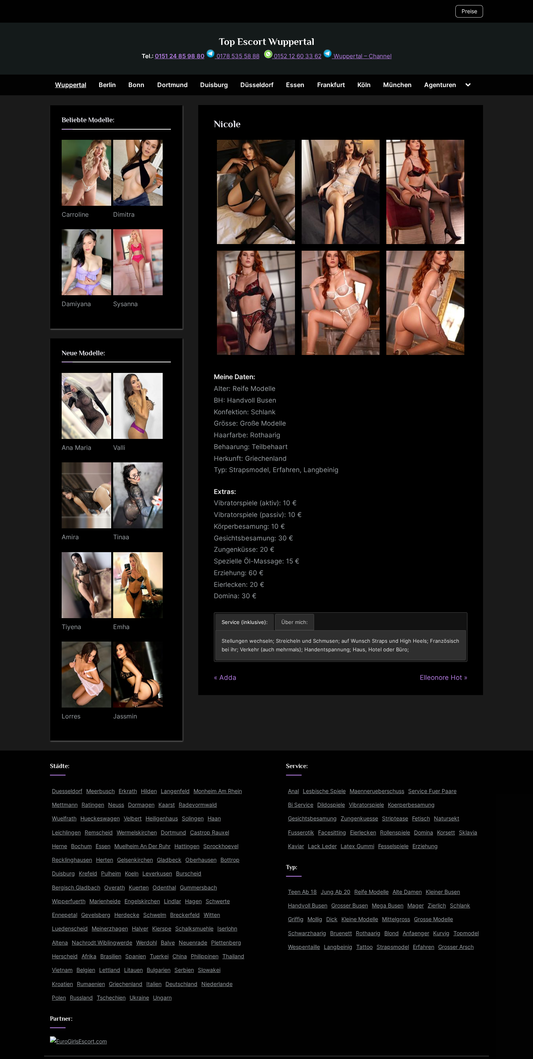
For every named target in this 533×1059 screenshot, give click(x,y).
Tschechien (111, 997)
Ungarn (162, 997)
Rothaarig (368, 933)
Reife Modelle (371, 891)
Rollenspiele (395, 832)
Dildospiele (331, 804)
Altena (60, 942)
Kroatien (62, 984)
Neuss (116, 804)
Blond (391, 933)
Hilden (149, 791)
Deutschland (181, 984)
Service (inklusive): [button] (245, 622)
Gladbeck (169, 859)
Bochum (81, 846)
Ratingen (93, 804)
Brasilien (110, 956)
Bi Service (300, 804)
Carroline (75, 214)
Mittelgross (396, 919)
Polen (59, 997)
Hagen (193, 901)
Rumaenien (91, 984)
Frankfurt (331, 85)
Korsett (446, 832)
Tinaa (121, 537)
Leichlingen (66, 832)
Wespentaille (304, 946)
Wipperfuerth (68, 901)
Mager (415, 905)
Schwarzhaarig (307, 933)
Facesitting (332, 832)
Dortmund (172, 85)
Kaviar (296, 846)
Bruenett (341, 933)
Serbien (184, 969)
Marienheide (105, 901)
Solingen (193, 818)
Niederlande (217, 984)
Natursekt (446, 818)
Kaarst (166, 804)
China (179, 956)
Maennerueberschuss (377, 791)
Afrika (89, 956)
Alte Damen (407, 891)
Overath (114, 887)
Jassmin (125, 716)
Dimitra (124, 214)
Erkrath (128, 791)
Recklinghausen (72, 859)
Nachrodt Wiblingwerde (102, 942)
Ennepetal (64, 914)
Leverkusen (157, 873)
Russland (81, 997)
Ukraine (139, 997)
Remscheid (99, 832)
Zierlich (437, 905)
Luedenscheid (70, 928)
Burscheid (188, 873)
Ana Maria (76, 447)
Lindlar (172, 901)
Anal (293, 791)
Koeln (132, 873)
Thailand (233, 956)
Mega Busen (387, 905)
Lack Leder (322, 846)
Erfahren (423, 946)
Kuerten (139, 887)
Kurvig (441, 933)
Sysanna (125, 304)
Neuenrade (193, 942)
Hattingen (186, 846)
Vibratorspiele (366, 804)
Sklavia (468, 832)
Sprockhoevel (220, 846)
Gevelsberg (95, 914)
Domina (423, 832)
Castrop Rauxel (209, 832)
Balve (168, 942)
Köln (364, 85)
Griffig (296, 919)
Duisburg (214, 85)
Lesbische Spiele (324, 791)
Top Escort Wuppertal (266, 41)
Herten (104, 859)
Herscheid (65, 956)
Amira (70, 537)
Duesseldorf (67, 791)
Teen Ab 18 (302, 891)
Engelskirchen (142, 901)
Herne (59, 846)
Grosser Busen (349, 905)
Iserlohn (227, 928)
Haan (214, 818)
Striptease (395, 818)
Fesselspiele (393, 846)
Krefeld (88, 873)
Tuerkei (159, 956)
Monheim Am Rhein (218, 791)
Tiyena (71, 627)
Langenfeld (175, 791)
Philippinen (205, 956)
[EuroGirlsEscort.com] (78, 1041)
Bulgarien (159, 969)
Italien (154, 984)
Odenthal (164, 887)
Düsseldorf (257, 85)
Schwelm (154, 914)
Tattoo (364, 946)
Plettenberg (226, 942)
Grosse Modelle (433, 919)
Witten (212, 914)
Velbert (133, 818)
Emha (121, 627)
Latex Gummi (357, 846)
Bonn (136, 85)
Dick (332, 919)
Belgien (85, 969)
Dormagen (141, 804)
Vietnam (62, 969)
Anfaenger (416, 933)
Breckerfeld (185, 914)
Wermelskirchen (137, 832)
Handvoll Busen (307, 905)
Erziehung (425, 846)
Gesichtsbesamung (312, 818)
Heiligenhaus (162, 818)
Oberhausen (201, 859)
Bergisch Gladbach (76, 887)
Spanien (135, 956)
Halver (140, 928)
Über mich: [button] (294, 622)
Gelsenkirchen (135, 859)
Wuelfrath (64, 818)
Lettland (109, 969)
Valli (119, 447)
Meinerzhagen (110, 928)
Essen (295, 85)
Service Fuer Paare (432, 791)
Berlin (107, 85)
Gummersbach (198, 887)
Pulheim (111, 873)
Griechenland (125, 984)
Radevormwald (198, 804)
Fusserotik (301, 832)
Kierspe (161, 928)
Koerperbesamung (411, 804)
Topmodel (466, 933)
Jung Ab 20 (335, 891)
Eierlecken (363, 832)
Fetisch (421, 818)
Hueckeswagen (100, 818)
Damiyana (76, 304)
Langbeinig (338, 946)
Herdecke (126, 914)
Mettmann (65, 804)
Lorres (71, 716)
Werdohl (146, 942)
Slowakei (209, 969)
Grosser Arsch (456, 946)
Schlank (460, 905)
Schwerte (218, 901)
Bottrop (230, 859)
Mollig (314, 919)
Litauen (133, 969)
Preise (469, 11)
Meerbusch (100, 791)
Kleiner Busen (443, 891)
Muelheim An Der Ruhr (142, 846)
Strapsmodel (393, 946)
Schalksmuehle (194, 928)
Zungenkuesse (359, 818)
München (397, 85)
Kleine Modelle (359, 919)
